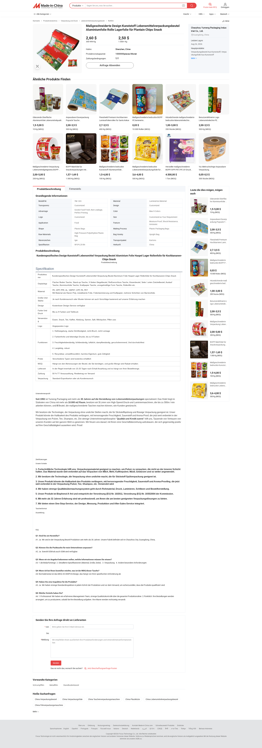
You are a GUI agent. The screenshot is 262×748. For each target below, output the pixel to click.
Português (84, 728)
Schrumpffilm (38, 685)
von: (46, 626)
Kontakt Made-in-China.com (142, 725)
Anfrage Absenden (110, 65)
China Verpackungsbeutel (46, 699)
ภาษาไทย (174, 728)
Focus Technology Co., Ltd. (129, 734)
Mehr (193, 58)
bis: (47, 633)
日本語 (159, 728)
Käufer (186, 14)
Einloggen (225, 7)
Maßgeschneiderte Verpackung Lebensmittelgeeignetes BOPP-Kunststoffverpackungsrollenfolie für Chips (218, 323)
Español (75, 728)
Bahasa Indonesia (205, 728)
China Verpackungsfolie (72, 699)
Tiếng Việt (192, 728)
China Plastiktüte (132, 699)
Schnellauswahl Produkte (165, 725)
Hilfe (201, 14)
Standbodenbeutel (71, 685)
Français (94, 728)
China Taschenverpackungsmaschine (104, 699)
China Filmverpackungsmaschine (49, 705)
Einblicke (180, 725)
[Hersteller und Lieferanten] (47, 5)
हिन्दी (166, 728)
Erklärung (91, 725)
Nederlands (135, 728)
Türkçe (183, 728)
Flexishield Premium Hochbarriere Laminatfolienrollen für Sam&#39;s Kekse (218, 241)
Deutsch (125, 728)
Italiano (116, 728)
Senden (56, 663)
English (66, 728)
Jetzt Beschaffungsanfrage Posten (100, 668)
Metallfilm (54, 685)
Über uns (81, 725)
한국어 (152, 728)
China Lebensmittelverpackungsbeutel (162, 699)
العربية (144, 728)
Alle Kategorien (42, 14)
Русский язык (105, 728)
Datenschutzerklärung (121, 725)
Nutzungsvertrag (104, 725)
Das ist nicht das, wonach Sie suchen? (67, 668)
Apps (211, 14)
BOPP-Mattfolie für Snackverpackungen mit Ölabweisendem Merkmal (218, 343)
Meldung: (45, 639)
